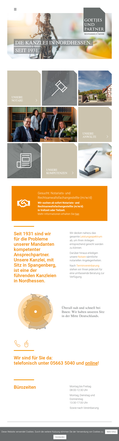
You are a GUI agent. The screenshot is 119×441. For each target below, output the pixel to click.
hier (77, 213)
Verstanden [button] (60, 437)
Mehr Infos (111, 432)
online (91, 363)
